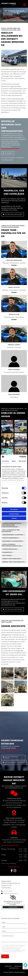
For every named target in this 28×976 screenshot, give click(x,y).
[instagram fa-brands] (15, 870)
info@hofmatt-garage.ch (10, 893)
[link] (13, 897)
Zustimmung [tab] (5, 461)
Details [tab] (14, 461)
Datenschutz (14, 968)
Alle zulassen (14, 509)
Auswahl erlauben (14, 513)
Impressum (18, 966)
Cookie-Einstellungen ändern (14, 972)
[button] (7, 153)
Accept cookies (13, 907)
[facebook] (11, 870)
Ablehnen (14, 518)
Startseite (8, 966)
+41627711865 (7, 891)
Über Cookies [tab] (22, 461)
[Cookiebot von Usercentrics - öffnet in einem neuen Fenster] (19, 457)
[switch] (24, 493)
